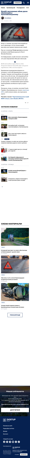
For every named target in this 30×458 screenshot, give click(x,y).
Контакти (5, 434)
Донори (5, 431)
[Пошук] (23, 2)
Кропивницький (11, 7)
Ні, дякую (17, 454)
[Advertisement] (15, 205)
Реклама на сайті (7, 425)
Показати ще (15, 315)
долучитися (15, 410)
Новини (3, 7)
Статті (28, 7)
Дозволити (24, 454)
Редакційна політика (8, 428)
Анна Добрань (8, 18)
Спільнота (17, 2)
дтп (28, 102)
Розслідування (21, 7)
